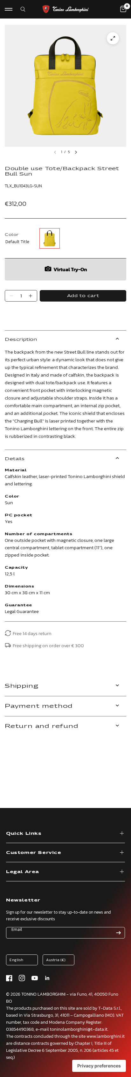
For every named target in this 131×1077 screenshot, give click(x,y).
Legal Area (22, 871)
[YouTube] (34, 978)
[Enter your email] (118, 933)
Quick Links (24, 833)
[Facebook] (9, 978)
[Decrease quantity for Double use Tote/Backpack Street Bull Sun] (11, 295)
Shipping (21, 686)
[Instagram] (22, 978)
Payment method (38, 706)
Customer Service (33, 852)
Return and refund (41, 726)
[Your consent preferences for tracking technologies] (99, 1066)
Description (21, 339)
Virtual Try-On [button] (70, 269)
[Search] (18, 9)
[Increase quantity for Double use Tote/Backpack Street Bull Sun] (30, 295)
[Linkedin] (47, 978)
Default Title (49, 238)
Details (14, 458)
